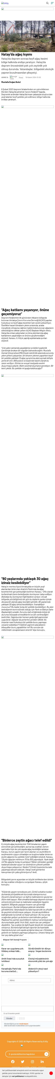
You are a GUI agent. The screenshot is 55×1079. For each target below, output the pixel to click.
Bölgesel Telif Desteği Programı (15, 940)
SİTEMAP (42, 1067)
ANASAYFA (16, 1067)
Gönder (9, 1018)
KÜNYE (34, 1067)
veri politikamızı (18, 1076)
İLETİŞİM (25, 1067)
